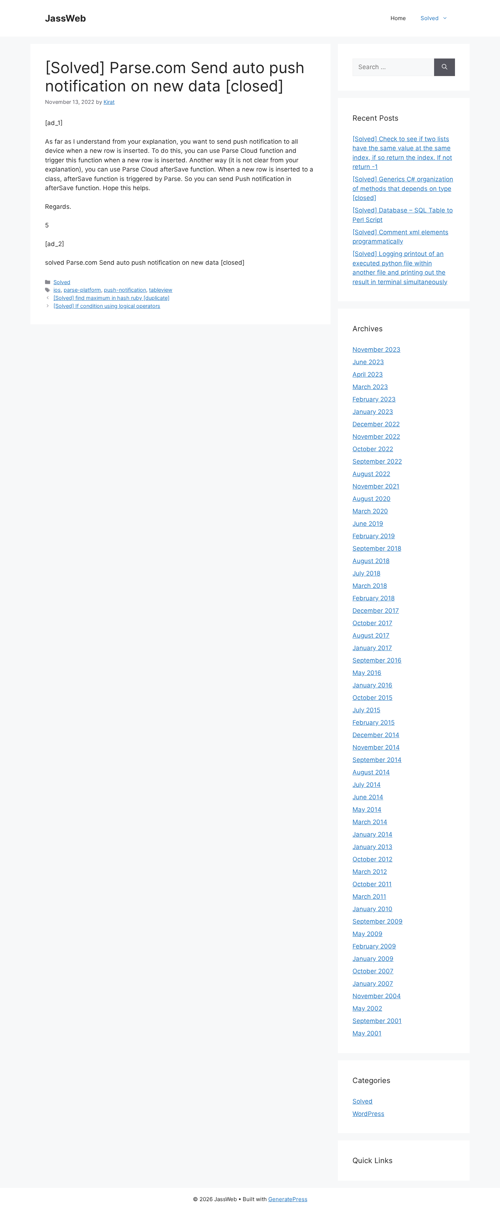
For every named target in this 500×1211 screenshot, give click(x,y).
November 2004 (376, 996)
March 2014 (369, 822)
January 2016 (372, 685)
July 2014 (366, 784)
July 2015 (366, 710)
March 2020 (370, 511)
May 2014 (366, 809)
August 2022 (371, 474)
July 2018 (366, 573)
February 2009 (374, 946)
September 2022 (377, 461)
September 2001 (377, 1021)
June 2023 (368, 362)
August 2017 (370, 635)
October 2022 (372, 449)
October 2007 (372, 971)
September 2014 (377, 759)
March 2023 (370, 387)
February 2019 (373, 536)
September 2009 (377, 921)
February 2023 (374, 399)
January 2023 (372, 411)
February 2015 (373, 722)
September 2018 (376, 548)
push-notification (125, 290)
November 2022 (376, 436)
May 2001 (366, 1033)
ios (57, 290)
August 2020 (371, 498)
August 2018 (370, 561)
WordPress (368, 1113)
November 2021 (375, 486)
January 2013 (372, 846)
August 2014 (371, 772)
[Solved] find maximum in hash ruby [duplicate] (111, 298)
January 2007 (372, 983)
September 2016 (377, 660)
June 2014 (367, 797)
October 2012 (372, 859)
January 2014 (372, 834)
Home (398, 18)
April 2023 (367, 374)
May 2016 (366, 672)
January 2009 (372, 958)
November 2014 (376, 747)
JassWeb (65, 18)
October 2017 (372, 623)
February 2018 (373, 598)
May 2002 (367, 1008)
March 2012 (369, 871)
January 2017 (372, 648)
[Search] (444, 67)
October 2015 (372, 697)
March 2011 (369, 896)
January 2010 (372, 909)
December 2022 (376, 424)
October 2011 (372, 884)
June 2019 (367, 523)
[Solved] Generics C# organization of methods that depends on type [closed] (402, 188)
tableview (160, 290)
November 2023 (376, 349)
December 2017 (375, 610)
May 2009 (367, 934)
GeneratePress (287, 1199)
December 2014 (375, 735)
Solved (430, 18)
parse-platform (82, 290)
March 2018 (369, 585)
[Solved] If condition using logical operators (106, 306)
